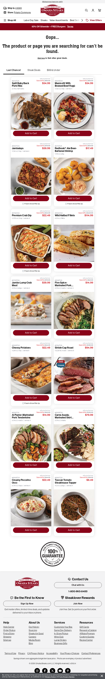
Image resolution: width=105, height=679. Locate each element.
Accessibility (52, 653)
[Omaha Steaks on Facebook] (45, 671)
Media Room (34, 640)
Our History (34, 627)
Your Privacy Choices (69, 653)
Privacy (21, 653)
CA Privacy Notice (35, 653)
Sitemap (7, 640)
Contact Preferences (90, 653)
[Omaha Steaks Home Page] (52, 10)
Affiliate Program (87, 633)
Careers (32, 637)
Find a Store (8, 633)
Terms (70, 26)
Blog (31, 643)
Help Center (8, 627)
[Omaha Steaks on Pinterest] (68, 671)
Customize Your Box (63, 627)
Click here (41, 58)
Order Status (9, 630)
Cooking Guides (87, 637)
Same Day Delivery (63, 630)
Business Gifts (60, 643)
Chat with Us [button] (78, 585)
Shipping (7, 637)
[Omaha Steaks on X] (52, 671)
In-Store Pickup (61, 633)
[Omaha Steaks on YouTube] (60, 671)
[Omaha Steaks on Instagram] (37, 671)
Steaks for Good (36, 633)
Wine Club (58, 637)
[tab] (13, 71)
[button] (86, 10)
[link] (52, 2)
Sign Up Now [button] (27, 603)
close (102, 676)
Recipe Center (86, 640)
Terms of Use (10, 653)
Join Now (78, 603)
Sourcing (33, 630)
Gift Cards (84, 627)
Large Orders (60, 640)
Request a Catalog (88, 630)
